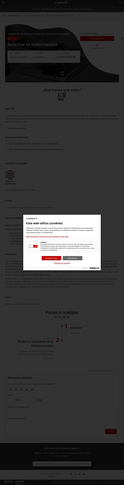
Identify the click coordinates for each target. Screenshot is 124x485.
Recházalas (72, 258)
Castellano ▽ (31, 218)
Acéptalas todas (51, 258)
